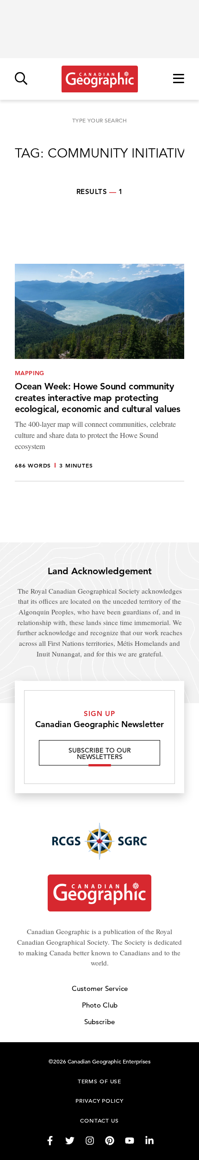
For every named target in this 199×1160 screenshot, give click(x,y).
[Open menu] (178, 79)
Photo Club (100, 1005)
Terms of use (99, 1081)
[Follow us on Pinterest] (109, 1140)
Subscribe (99, 1021)
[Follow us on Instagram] (89, 1140)
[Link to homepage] (100, 79)
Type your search (99, 120)
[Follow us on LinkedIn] (149, 1140)
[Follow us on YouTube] (129, 1140)
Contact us (99, 1120)
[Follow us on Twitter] (70, 1140)
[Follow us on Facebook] (50, 1140)
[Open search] (21, 79)
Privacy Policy (99, 1100)
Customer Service (100, 988)
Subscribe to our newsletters (99, 753)
